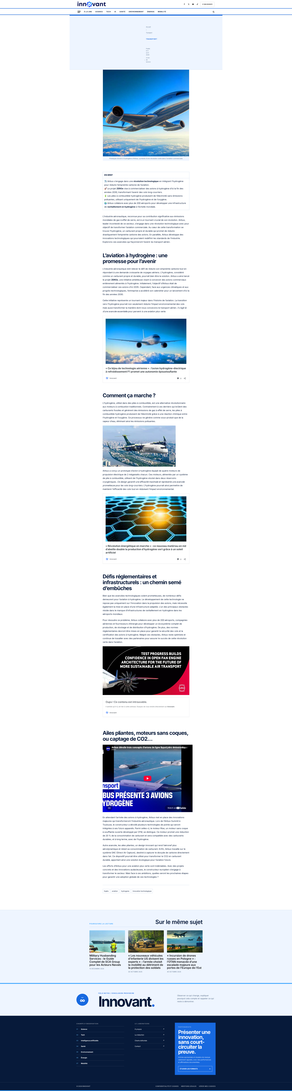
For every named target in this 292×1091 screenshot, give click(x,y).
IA (115, 12)
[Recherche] (213, 11)
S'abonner (207, 4)
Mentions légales (188, 1086)
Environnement (136, 12)
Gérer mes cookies (207, 1086)
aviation (115, 891)
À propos (149, 1029)
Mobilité (162, 12)
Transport (149, 33)
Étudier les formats (195, 1069)
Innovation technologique (142, 891)
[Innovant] (92, 4)
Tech (108, 12)
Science (99, 12)
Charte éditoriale (149, 1041)
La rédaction (149, 1035)
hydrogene (125, 891)
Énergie (150, 12)
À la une (88, 12)
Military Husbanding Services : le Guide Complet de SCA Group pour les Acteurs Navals (105, 960)
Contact (149, 1046)
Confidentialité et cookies (167, 1086)
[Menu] (79, 11)
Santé (122, 12)
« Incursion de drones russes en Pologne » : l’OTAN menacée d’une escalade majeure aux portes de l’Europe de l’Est (184, 961)
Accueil (148, 27)
